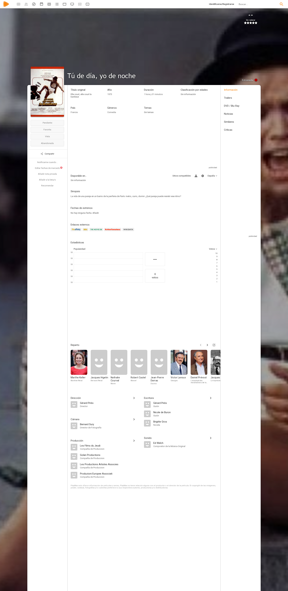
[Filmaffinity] (76, 231)
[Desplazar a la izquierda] (200, 345)
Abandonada (47, 143)
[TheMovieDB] (96, 231)
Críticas (228, 129)
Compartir (49, 153)
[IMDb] (85, 231)
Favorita (47, 129)
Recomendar (47, 185)
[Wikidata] (128, 231)
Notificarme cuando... (47, 162)
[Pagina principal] (6, 6)
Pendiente (47, 123)
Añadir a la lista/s (47, 179)
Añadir (95, 213)
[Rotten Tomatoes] (113, 231)
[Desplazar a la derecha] (207, 345)
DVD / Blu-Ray (231, 105)
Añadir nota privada (47, 174)
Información (231, 89)
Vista (47, 136)
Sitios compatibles (181, 175)
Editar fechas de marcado (48, 168)
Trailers (228, 97)
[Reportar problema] (196, 175)
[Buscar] (281, 4)
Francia (74, 112)
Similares (229, 121)
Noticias (228, 113)
